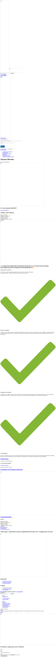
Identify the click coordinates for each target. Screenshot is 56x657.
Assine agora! (5, 138)
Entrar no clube (5, 607)
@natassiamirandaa (6, 517)
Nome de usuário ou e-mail (5, 140)
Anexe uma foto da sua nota (5, 654)
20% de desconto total (5, 652)
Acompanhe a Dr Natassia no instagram (11, 469)
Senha (1, 142)
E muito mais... (4, 459)
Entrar (3, 146)
